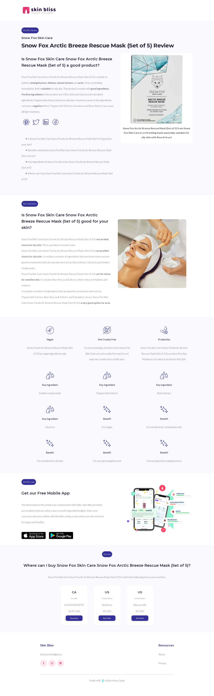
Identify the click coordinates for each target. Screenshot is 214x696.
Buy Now (74, 618)
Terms (161, 654)
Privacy (162, 663)
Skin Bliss (47, 645)
